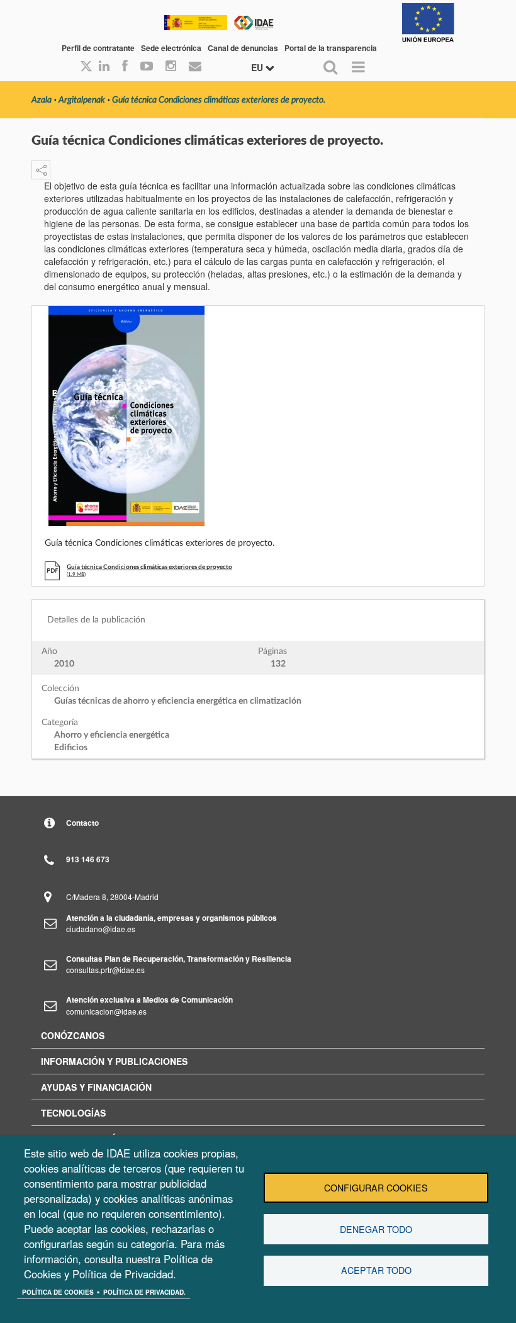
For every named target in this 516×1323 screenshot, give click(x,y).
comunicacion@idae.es (106, 1011)
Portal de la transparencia (330, 47)
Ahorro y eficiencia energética (111, 735)
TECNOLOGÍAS (73, 1112)
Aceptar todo (376, 1270)
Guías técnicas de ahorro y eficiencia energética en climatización (177, 701)
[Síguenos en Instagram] (170, 66)
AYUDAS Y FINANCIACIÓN (96, 1087)
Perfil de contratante (98, 47)
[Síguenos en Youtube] (146, 66)
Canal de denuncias (243, 47)
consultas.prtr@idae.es (105, 969)
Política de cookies (58, 1292)
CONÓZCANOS (72, 1035)
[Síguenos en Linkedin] (104, 66)
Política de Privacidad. (144, 1292)
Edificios (70, 747)
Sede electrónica (171, 47)
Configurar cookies (376, 1187)
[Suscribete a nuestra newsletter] (195, 66)
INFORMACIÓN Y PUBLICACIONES (114, 1061)
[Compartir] (40, 169)
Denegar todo (376, 1229)
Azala (41, 100)
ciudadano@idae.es (100, 928)
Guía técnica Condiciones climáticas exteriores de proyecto (149, 567)
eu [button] (258, 67)
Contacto (82, 822)
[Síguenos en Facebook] (125, 66)
